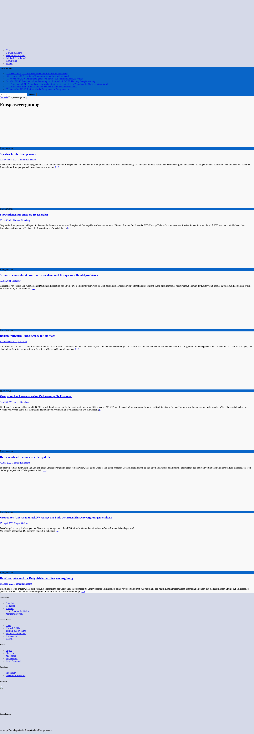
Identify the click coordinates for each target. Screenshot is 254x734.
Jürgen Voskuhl (21, 523)
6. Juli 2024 (5, 281)
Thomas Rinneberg (27, 159)
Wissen (9, 63)
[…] (57, 167)
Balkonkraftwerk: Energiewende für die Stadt (27, 335)
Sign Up (10, 653)
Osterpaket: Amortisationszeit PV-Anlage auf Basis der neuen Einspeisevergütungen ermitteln (56, 517)
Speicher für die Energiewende (18, 154)
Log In (9, 650)
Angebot (10, 603)
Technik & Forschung (16, 55)
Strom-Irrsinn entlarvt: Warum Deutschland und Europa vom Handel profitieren (49, 275)
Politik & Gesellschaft (16, 58)
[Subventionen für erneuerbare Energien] (24, 206)
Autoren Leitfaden (20, 611)
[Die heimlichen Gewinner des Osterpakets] (24, 448)
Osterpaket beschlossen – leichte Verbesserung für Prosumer (36, 396)
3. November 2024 (8, 159)
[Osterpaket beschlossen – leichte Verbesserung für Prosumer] (24, 388)
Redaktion (10, 606)
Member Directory (14, 613)
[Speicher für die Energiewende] (24, 145)
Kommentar (11, 61)
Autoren (10, 608)
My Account (11, 658)
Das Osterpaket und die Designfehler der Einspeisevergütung (36, 578)
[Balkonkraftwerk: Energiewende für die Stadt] (24, 327)
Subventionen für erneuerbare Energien (24, 214)
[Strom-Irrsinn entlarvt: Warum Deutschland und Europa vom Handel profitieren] (24, 267)
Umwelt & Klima (14, 53)
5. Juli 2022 (5, 402)
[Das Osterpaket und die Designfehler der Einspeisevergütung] (24, 570)
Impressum (11, 673)
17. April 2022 (7, 523)
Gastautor (15, 281)
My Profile (11, 656)
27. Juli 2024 (6, 220)
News (8, 50)
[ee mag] (99, 45)
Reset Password (13, 661)
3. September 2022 (8, 341)
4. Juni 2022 (5, 462)
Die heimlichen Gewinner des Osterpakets (25, 457)
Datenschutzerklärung (16, 675)
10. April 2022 (7, 584)
